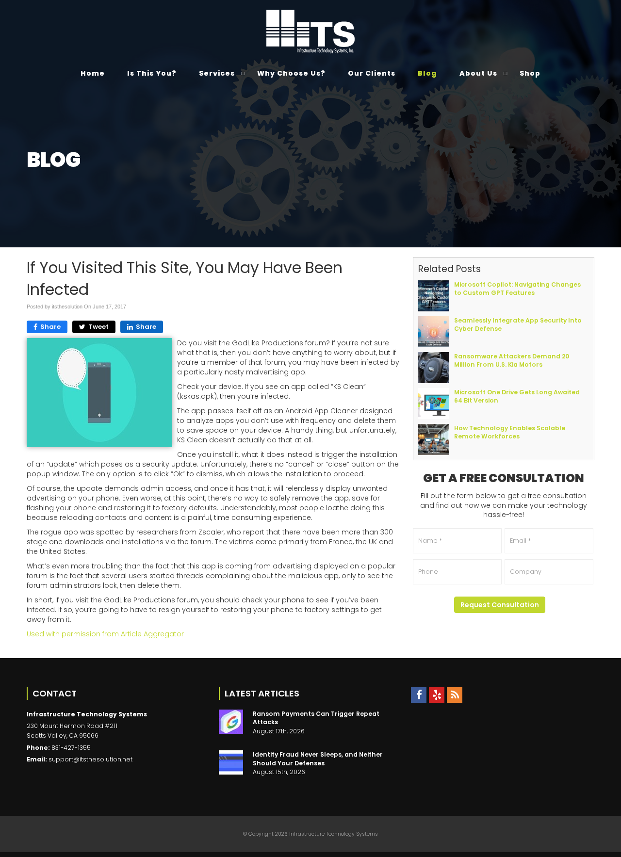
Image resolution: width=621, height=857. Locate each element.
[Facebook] (418, 694)
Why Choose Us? (291, 73)
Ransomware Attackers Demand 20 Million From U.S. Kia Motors (511, 360)
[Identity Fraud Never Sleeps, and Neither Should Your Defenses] (231, 762)
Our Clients (371, 73)
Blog (427, 73)
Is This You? (152, 73)
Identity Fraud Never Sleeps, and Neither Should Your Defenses (318, 758)
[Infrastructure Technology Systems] (311, 31)
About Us (478, 73)
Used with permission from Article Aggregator (105, 634)
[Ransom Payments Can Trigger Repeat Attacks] (231, 722)
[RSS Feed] (454, 694)
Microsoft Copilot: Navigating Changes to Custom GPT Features (517, 288)
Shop (530, 73)
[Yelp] (436, 694)
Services (217, 73)
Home (93, 73)
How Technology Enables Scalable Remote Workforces (509, 432)
